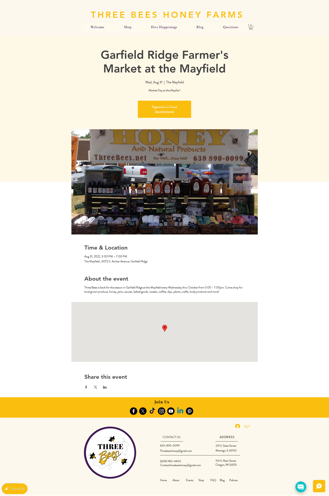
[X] (143, 411)
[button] (251, 27)
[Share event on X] (95, 387)
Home (163, 480)
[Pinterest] (189, 411)
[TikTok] (152, 411)
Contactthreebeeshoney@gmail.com (180, 465)
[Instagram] (161, 411)
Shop (201, 480)
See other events (164, 111)
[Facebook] (133, 411)
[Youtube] (171, 411)
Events (190, 480)
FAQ (213, 480)
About (175, 480)
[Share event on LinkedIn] (105, 387)
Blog (222, 480)
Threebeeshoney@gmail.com (176, 451)
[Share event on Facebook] (86, 387)
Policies (233, 480)
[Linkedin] (180, 411)
